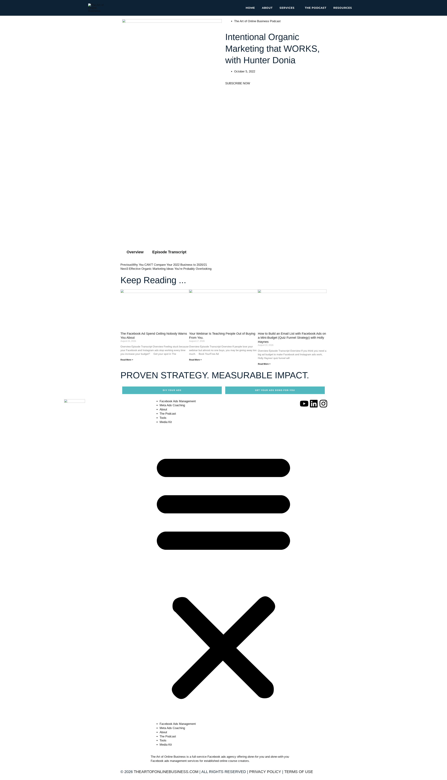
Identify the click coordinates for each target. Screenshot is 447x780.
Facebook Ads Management (178, 401)
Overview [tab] (135, 252)
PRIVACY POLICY (265, 772)
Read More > (126, 360)
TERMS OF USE (298, 772)
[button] (296, 7)
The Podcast (168, 413)
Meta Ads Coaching (172, 405)
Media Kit (166, 422)
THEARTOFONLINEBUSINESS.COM (166, 772)
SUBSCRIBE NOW (237, 83)
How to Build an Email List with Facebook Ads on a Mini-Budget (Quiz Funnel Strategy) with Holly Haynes (292, 338)
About (163, 409)
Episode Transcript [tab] (169, 252)
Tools (163, 418)
